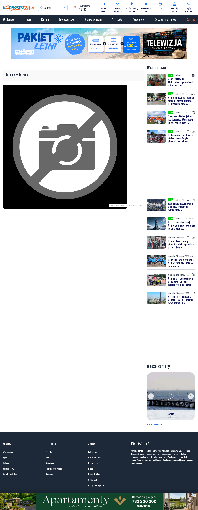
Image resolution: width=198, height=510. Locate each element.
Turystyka (117, 19)
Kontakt (191, 19)
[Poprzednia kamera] (151, 396)
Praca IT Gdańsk (94, 474)
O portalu (49, 452)
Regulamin (50, 463)
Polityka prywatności (54, 468)
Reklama (49, 474)
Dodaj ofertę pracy (96, 485)
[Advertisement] (171, 171)
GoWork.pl (92, 479)
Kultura (45, 19)
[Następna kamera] (191, 396)
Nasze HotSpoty (94, 457)
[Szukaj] (64, 7)
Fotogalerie (138, 19)
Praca (90, 468)
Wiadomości (9, 19)
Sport (28, 19)
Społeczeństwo (66, 19)
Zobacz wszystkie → (156, 424)
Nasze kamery (93, 463)
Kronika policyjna (93, 19)
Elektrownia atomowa (165, 19)
